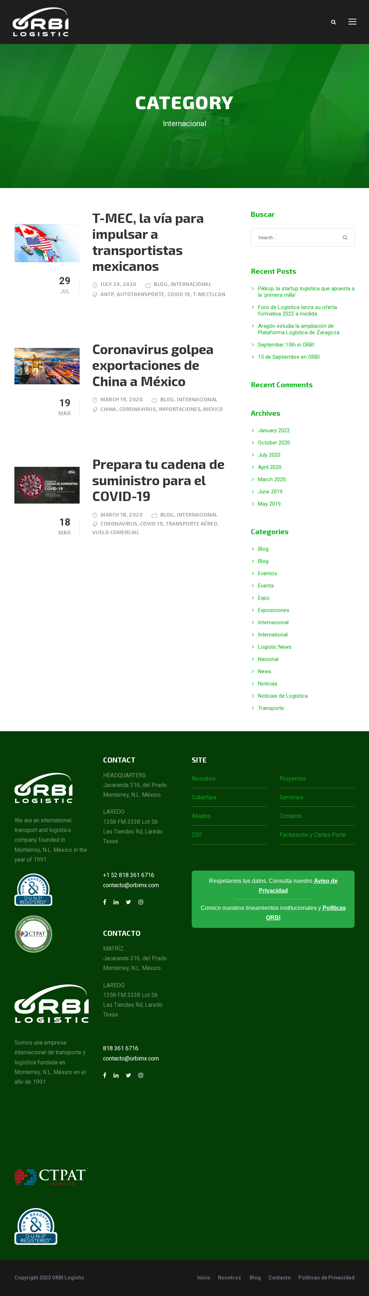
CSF (197, 834)
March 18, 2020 (122, 514)
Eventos (267, 573)
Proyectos (293, 778)
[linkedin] (116, 902)
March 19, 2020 (122, 399)
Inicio (203, 1278)
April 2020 (269, 467)
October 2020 (274, 442)
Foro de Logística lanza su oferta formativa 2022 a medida (297, 310)
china (108, 409)
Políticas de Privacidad (326, 1278)
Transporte (271, 708)
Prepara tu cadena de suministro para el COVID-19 (158, 480)
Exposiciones (273, 610)
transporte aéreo (191, 523)
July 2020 (269, 455)
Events (266, 585)
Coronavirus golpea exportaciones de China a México (153, 365)
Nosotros (203, 778)
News (264, 671)
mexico (213, 409)
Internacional (191, 284)
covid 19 (179, 294)
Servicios (291, 797)
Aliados (201, 816)
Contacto (291, 816)
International (273, 634)
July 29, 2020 (119, 284)
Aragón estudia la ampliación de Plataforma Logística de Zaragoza (298, 329)
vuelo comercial (115, 532)
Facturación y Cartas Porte (313, 834)
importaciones (180, 409)
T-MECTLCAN (209, 294)
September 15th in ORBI (286, 344)
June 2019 (270, 491)
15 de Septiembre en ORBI (289, 357)
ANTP (107, 294)
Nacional (268, 659)
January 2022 (274, 430)
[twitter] (128, 902)
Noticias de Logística (283, 696)
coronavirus (137, 409)
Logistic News (275, 647)
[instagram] (140, 902)
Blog (161, 284)
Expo (264, 598)
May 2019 (269, 504)
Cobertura (204, 797)
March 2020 (272, 479)
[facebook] (104, 902)
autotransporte (140, 294)
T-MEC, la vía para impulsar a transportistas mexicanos (148, 241)
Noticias (267, 683)
